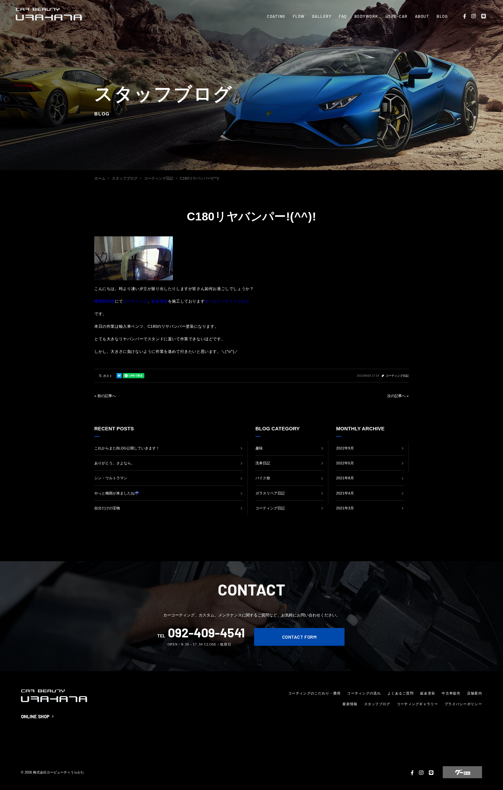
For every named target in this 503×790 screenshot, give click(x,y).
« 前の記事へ (105, 396)
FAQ (343, 16)
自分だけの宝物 (107, 508)
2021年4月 (345, 493)
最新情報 (349, 704)
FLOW (299, 16)
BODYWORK (366, 16)
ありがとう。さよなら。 (114, 463)
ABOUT (422, 16)
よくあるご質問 (400, 693)
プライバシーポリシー (463, 704)
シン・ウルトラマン (110, 478)
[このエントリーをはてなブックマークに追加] (119, 375)
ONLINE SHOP (35, 716)
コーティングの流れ (364, 693)
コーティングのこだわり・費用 (314, 693)
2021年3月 (345, 508)
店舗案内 (474, 693)
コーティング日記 (397, 375)
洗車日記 (262, 463)
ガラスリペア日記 (270, 493)
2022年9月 (345, 448)
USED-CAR (397, 16)
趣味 (259, 448)
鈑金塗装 (427, 693)
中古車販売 (451, 693)
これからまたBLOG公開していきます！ (127, 448)
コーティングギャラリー (417, 704)
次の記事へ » (398, 396)
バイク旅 (262, 478)
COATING (276, 16)
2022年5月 (345, 463)
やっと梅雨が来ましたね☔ (116, 493)
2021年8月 (345, 478)
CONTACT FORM (299, 637)
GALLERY (322, 16)
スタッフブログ (377, 704)
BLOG (442, 16)
